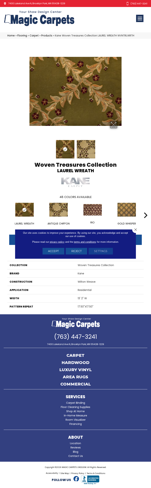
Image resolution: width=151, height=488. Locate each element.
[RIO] (93, 209)
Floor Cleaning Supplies (75, 407)
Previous (31, 147)
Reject (76, 251)
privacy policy (57, 242)
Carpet (34, 35)
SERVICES (75, 397)
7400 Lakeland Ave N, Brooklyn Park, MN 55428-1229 (36, 3)
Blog (75, 452)
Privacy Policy (77, 473)
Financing (75, 424)
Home (11, 35)
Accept (53, 251)
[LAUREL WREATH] (24, 210)
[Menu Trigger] (139, 18)
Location (75, 443)
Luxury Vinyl (75, 370)
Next (120, 147)
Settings (100, 251)
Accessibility (52, 473)
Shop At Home (75, 411)
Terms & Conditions (96, 473)
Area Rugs (75, 377)
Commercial (75, 384)
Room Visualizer (76, 420)
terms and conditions (85, 242)
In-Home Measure (75, 415)
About (75, 437)
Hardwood (75, 363)
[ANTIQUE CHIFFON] (58, 210)
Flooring (22, 35)
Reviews (76, 447)
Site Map (64, 473)
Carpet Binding (75, 403)
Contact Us (75, 456)
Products (46, 35)
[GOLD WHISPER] (127, 210)
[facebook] (76, 479)
